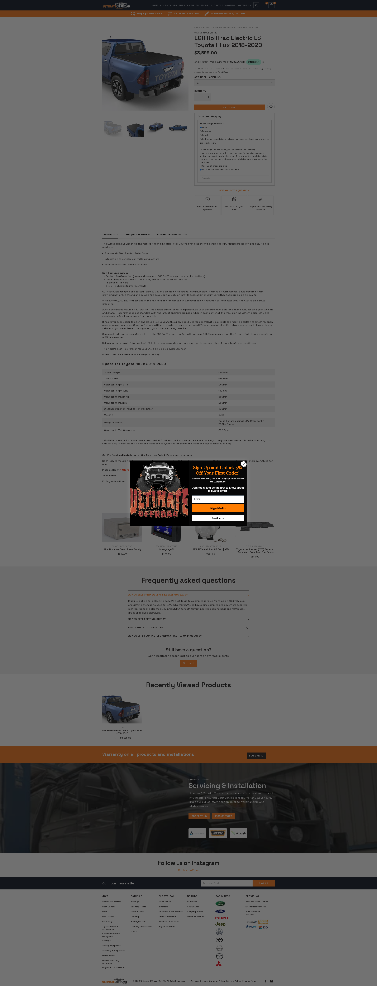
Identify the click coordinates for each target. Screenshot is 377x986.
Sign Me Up (218, 508)
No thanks (218, 518)
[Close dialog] (243, 464)
